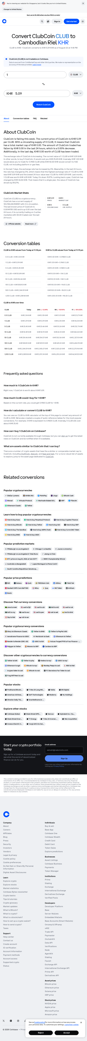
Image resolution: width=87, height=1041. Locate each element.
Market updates (10, 906)
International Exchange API (57, 968)
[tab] (6, 118)
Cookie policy (9, 859)
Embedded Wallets (53, 917)
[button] (82, 21)
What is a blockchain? (13, 917)
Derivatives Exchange (54, 894)
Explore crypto (10, 881)
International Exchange (55, 890)
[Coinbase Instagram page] (18, 1021)
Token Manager (52, 871)
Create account (10, 944)
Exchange (49, 887)
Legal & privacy (10, 855)
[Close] (81, 1022)
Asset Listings (51, 860)
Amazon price (51, 1014)
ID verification (9, 948)
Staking (48, 883)
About (6, 826)
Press (5, 840)
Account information (12, 951)
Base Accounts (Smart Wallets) (59, 921)
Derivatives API (52, 975)
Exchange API (51, 964)
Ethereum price (52, 988)
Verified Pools (51, 898)
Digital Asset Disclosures (14, 872)
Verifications (51, 946)
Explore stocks (10, 884)
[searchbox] (77, 93)
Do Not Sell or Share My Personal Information (18, 867)
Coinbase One (51, 833)
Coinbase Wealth (52, 837)
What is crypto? (10, 914)
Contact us (8, 940)
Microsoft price (52, 1011)
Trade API (49, 932)
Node (47, 950)
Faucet (48, 961)
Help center (8, 937)
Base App (49, 830)
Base (47, 910)
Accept (66, 1033)
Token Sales (50, 848)
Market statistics (11, 888)
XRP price (49, 995)
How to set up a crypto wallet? (17, 921)
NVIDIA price (50, 1003)
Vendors (7, 851)
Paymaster (50, 935)
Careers (6, 830)
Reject (41, 1033)
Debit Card (49, 844)
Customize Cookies (72, 1025)
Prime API (49, 972)
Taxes (5, 928)
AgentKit (49, 953)
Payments (49, 867)
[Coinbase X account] (4, 1021)
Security (7, 844)
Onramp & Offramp (53, 924)
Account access (10, 958)
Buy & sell (49, 826)
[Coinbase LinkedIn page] (11, 1021)
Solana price (50, 991)
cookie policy (40, 1022)
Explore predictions (54, 851)
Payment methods (11, 955)
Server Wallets (52, 914)
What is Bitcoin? (10, 910)
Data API (49, 943)
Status (6, 966)
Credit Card (50, 840)
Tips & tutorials (10, 899)
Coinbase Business (53, 864)
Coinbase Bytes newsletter (15, 892)
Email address (50, 745)
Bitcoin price (50, 984)
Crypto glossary (10, 903)
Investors (7, 848)
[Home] (4, 21)
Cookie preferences (12, 862)
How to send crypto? (12, 924)
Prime (47, 880)
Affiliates (7, 833)
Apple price (50, 1007)
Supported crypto (11, 962)
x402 (47, 928)
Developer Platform (54, 906)
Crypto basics (9, 895)
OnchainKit (50, 939)
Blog (5, 837)
